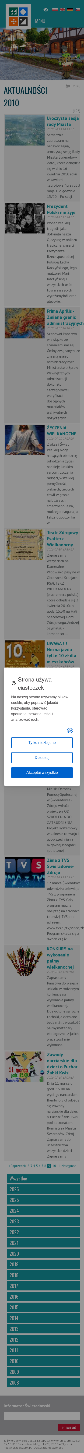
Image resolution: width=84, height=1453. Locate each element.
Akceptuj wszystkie (42, 772)
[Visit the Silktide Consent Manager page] (70, 730)
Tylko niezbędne (42, 743)
